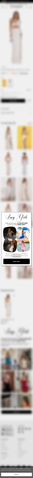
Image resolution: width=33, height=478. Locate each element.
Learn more (16, 261)
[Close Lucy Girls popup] (30, 214)
